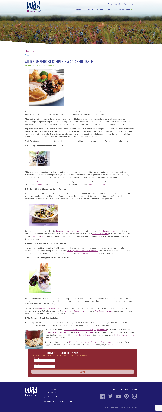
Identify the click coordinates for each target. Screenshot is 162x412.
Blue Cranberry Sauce (97, 184)
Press (125, 4)
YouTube (118, 396)
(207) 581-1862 (53, 397)
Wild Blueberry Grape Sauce (49, 308)
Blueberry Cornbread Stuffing (67, 231)
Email (36, 364)
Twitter (110, 396)
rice (78, 253)
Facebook (102, 396)
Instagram (134, 396)
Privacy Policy (133, 407)
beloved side (39, 184)
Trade (110, 4)
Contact (126, 389)
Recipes (111, 9)
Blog (132, 4)
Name (36, 358)
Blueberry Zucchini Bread (84, 332)
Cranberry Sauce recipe (38, 182)
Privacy (134, 389)
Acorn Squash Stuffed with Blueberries (82, 251)
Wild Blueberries (34, 6)
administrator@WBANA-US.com (59, 401)
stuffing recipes (39, 236)
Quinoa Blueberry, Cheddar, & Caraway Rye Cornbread (85, 330)
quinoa (85, 253)
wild (114, 131)
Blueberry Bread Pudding (124, 335)
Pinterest (126, 396)
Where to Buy (124, 9)
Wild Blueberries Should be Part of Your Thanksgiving (89, 342)
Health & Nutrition (95, 9)
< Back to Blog (30, 51)
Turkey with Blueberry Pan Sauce (77, 311)
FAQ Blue (109, 345)
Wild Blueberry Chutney (104, 311)
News (114, 389)
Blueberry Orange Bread (80, 335)
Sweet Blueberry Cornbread (56, 332)
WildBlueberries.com (107, 231)
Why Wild (79, 9)
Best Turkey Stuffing (100, 234)
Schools (117, 4)
